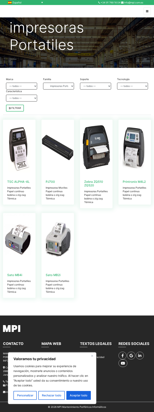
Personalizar (25, 395)
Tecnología (123, 79)
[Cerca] (92, 355)
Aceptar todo (78, 395)
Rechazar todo (51, 395)
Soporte (84, 79)
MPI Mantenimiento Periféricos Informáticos (81, 406)
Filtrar (16, 108)
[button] (26, 2)
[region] (52, 378)
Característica (14, 91)
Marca (9, 79)
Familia (47, 79)
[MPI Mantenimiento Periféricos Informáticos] (11, 11)
